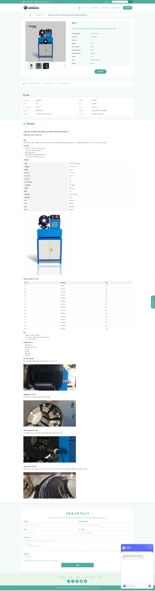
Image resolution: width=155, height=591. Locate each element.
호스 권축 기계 (39, 15)
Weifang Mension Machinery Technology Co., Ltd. (79, 587)
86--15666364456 (29, 1)
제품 (79, 7)
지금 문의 (127, 7)
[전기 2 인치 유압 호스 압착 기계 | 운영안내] (45, 41)
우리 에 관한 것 (94, 7)
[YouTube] (81, 581)
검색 (130, 1)
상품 (30, 15)
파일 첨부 (26, 554)
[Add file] (124, 586)
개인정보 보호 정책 (89, 577)
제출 (77, 565)
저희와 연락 (105, 7)
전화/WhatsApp (83, 521)
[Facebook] (68, 581)
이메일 (26, 521)
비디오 (85, 7)
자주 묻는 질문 (115, 7)
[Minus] (151, 548)
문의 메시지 (27, 537)
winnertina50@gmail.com (43, 1)
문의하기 (78, 577)
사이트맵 (100, 577)
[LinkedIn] (77, 581)
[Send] (149, 586)
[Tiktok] (85, 581)
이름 (25, 529)
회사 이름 (81, 529)
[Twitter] (72, 581)
